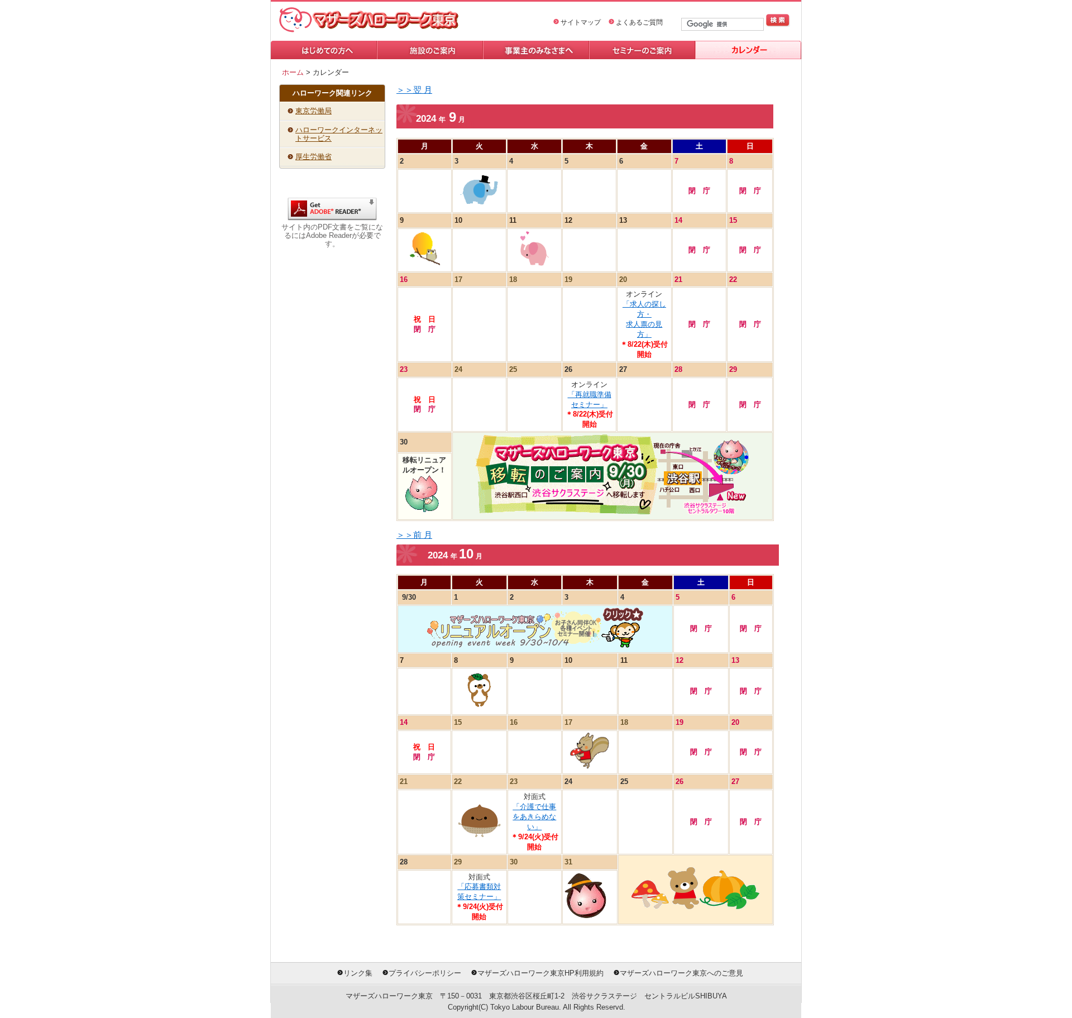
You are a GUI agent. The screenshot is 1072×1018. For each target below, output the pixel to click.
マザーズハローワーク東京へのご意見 (681, 973)
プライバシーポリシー (425, 973)
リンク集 (357, 973)
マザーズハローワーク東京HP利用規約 (540, 973)
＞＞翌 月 (414, 89)
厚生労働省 (313, 156)
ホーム (293, 72)
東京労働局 (313, 111)
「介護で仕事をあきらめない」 (534, 816)
